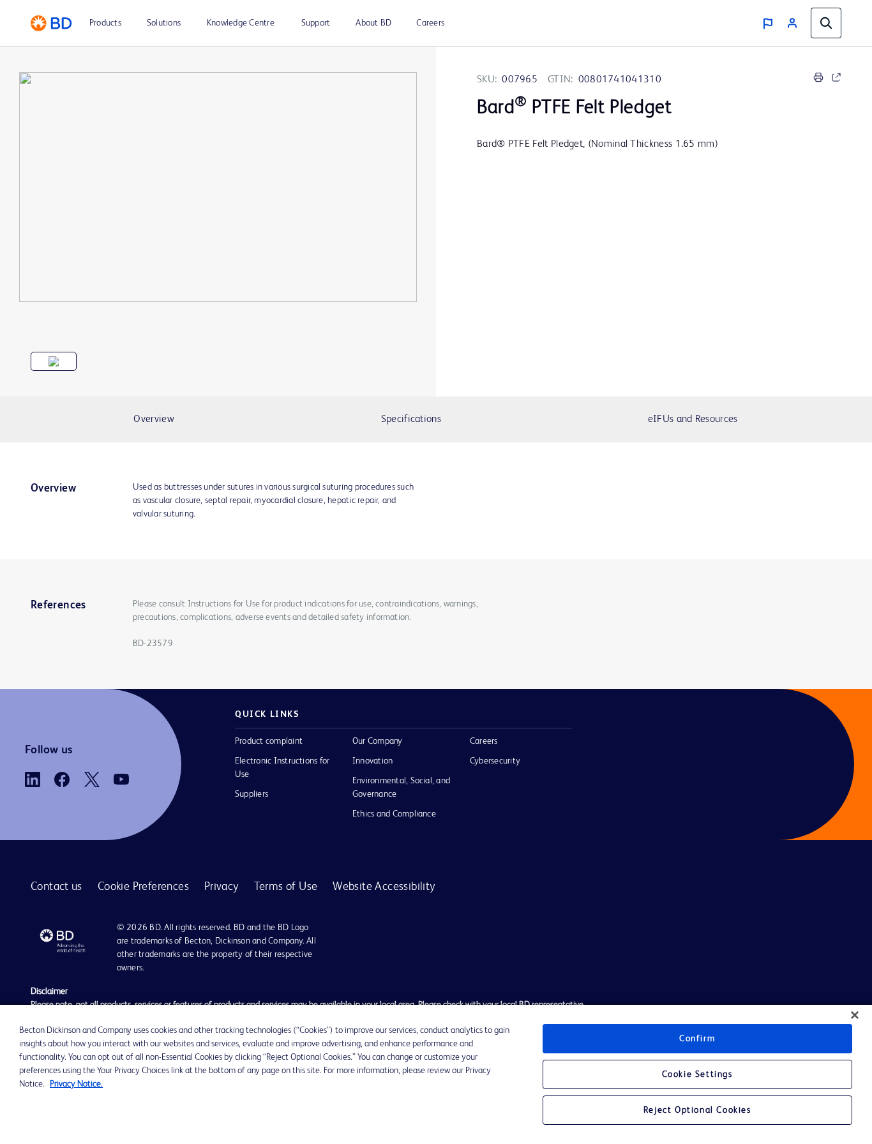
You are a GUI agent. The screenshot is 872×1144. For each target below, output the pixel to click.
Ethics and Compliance (394, 813)
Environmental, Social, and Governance (401, 787)
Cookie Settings (697, 1074)
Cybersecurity (495, 760)
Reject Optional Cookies (697, 1110)
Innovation (372, 760)
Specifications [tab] (411, 419)
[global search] (826, 23)
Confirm (697, 1038)
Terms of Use (286, 886)
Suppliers (251, 794)
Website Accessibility (384, 886)
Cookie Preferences (143, 886)
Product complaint (269, 741)
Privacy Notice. (76, 1084)
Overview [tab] (153, 419)
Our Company (377, 741)
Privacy (221, 886)
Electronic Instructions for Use (282, 767)
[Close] (855, 1015)
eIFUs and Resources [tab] (693, 419)
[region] (436, 1074)
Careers (484, 741)
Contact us (56, 886)
